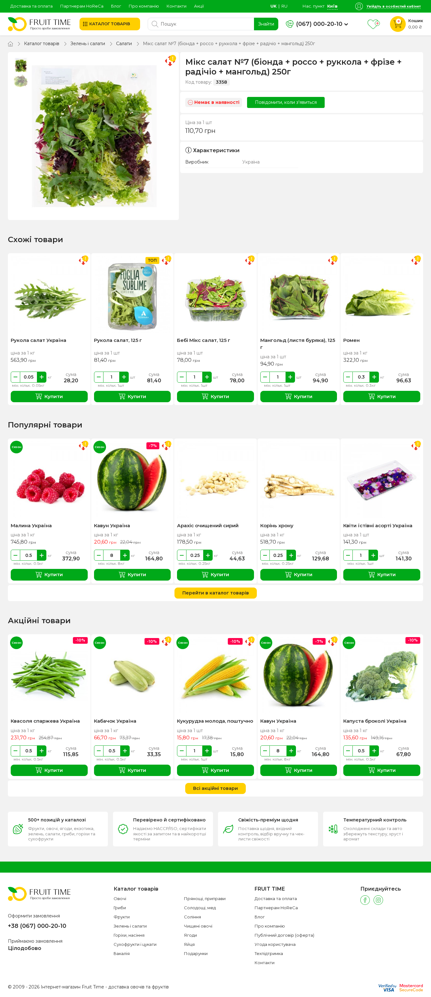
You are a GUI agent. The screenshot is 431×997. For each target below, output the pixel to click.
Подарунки (196, 953)
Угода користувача (275, 944)
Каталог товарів (41, 43)
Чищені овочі (198, 925)
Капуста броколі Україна (374, 721)
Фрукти (122, 916)
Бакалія (122, 953)
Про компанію (144, 6)
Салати (124, 43)
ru (284, 6)
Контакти (176, 6)
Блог (116, 6)
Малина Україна (31, 525)
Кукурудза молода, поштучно (215, 721)
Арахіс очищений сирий (208, 525)
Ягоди (190, 935)
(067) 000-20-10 (319, 24)
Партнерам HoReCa (81, 6)
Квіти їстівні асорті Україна (377, 525)
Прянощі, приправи (205, 898)
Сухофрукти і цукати (135, 944)
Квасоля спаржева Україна (45, 721)
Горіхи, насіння (129, 935)
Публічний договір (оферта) (284, 935)
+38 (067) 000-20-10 (37, 925)
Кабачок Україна (115, 721)
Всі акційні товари (215, 788)
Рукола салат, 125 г (118, 340)
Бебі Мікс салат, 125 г (203, 340)
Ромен (351, 340)
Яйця (189, 944)
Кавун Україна (112, 525)
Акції (199, 6)
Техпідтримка (269, 953)
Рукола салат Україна (38, 340)
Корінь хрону (276, 525)
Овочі (120, 898)
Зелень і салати (87, 43)
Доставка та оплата (31, 6)
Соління (192, 916)
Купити (53, 396)
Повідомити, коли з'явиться (286, 102)
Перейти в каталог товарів (215, 593)
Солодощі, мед (200, 907)
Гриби (120, 907)
